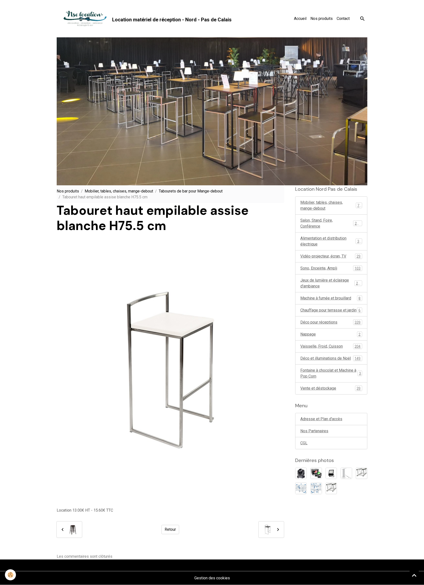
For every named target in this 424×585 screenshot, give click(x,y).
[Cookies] (10, 574)
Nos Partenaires (314, 431)
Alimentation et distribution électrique (330, 241)
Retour (170, 529)
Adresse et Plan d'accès (321, 419)
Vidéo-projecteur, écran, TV (330, 256)
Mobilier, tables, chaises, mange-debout (119, 191)
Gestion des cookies (212, 578)
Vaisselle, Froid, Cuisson (330, 346)
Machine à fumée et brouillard (330, 298)
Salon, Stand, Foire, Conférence (330, 223)
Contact (343, 18)
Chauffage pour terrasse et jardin (330, 310)
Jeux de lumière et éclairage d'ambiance (331, 283)
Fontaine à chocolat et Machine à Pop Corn (330, 373)
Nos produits (321, 18)
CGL (303, 443)
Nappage (330, 334)
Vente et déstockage (330, 388)
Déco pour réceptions (330, 322)
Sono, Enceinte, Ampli (330, 268)
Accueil (300, 18)
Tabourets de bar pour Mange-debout (191, 191)
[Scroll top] (414, 575)
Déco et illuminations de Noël (330, 358)
